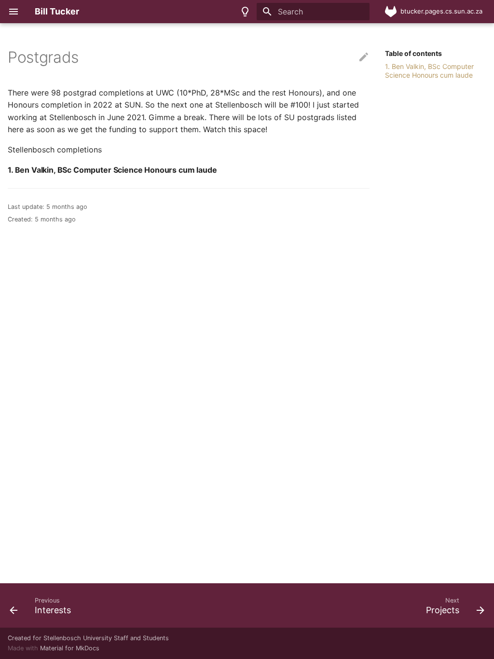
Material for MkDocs (69, 648)
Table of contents (413, 53)
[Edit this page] (364, 57)
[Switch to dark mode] (245, 11)
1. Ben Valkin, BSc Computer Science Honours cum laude (429, 70)
